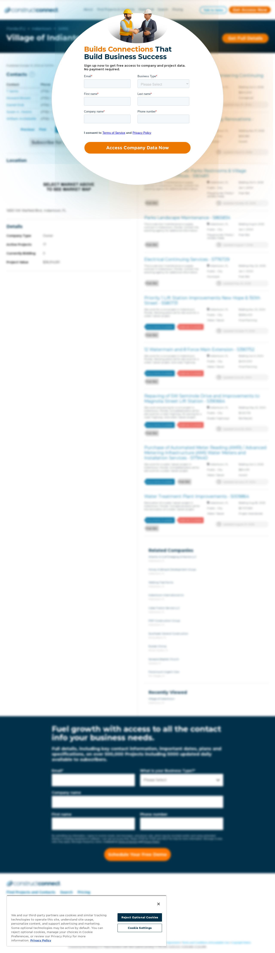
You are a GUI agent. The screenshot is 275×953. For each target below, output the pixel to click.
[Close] (158, 904)
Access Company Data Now (137, 147)
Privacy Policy (40, 940)
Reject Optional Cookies (139, 917)
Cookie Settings (140, 928)
